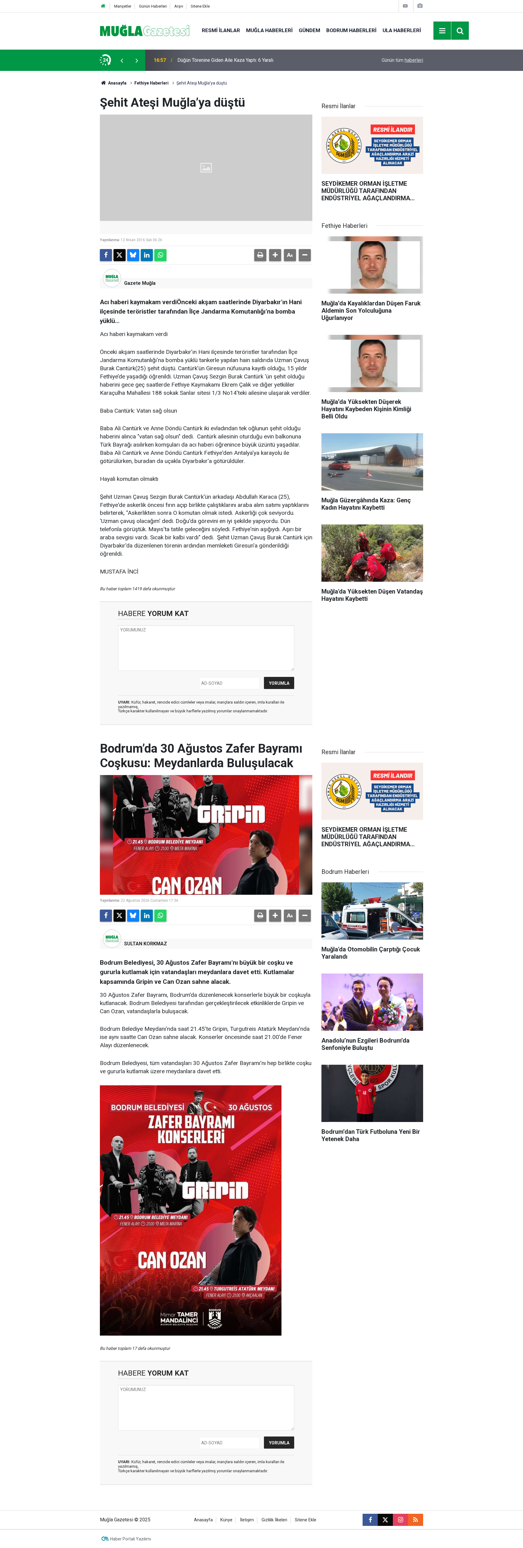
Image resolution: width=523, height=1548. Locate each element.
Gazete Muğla (140, 283)
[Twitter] (119, 255)
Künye (226, 1520)
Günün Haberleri (153, 6)
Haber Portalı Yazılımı (130, 1538)
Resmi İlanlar (221, 30)
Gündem (309, 30)
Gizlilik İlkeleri (274, 1520)
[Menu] (442, 31)
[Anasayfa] (103, 6)
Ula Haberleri (402, 30)
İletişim (247, 1520)
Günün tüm (402, 60)
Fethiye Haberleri (151, 83)
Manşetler (122, 6)
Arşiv (178, 6)
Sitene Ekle (200, 6)
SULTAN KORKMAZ (145, 944)
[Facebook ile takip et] (370, 1520)
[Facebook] (106, 255)
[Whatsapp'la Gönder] (160, 255)
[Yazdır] (260, 255)
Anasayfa (117, 83)
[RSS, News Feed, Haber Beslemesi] (415, 1520)
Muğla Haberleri (269, 30)
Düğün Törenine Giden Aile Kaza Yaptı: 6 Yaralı (225, 60)
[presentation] (121, 60)
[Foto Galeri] (419, 6)
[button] (275, 255)
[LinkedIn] (147, 255)
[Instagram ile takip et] (400, 1520)
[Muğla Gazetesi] (145, 30)
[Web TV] (405, 6)
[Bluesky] (133, 255)
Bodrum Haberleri (351, 30)
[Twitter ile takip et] (385, 1520)
